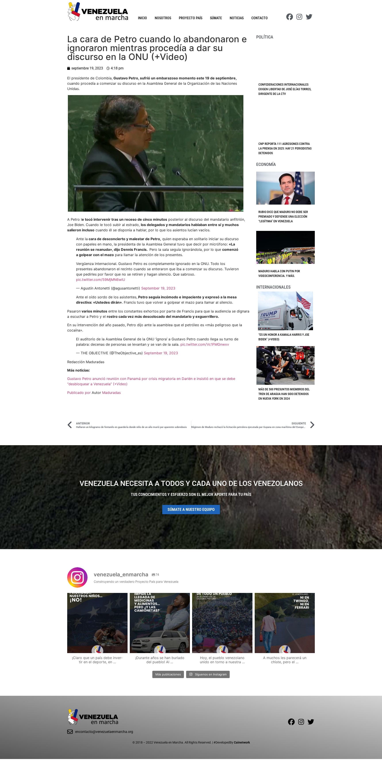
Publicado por (79, 392)
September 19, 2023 (158, 288)
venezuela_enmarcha (97, 597)
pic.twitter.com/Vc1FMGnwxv (204, 344)
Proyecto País (190, 18)
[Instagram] (299, 17)
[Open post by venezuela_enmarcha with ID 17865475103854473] (160, 623)
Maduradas (111, 392)
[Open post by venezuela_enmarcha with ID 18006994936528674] (285, 623)
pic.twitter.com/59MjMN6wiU (100, 279)
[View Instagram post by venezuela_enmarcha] (123, 647)
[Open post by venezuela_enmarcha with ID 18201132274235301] (222, 623)
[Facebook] (290, 17)
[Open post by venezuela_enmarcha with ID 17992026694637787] (97, 623)
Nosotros (163, 18)
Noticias (237, 18)
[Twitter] (309, 17)
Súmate (216, 18)
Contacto (259, 18)
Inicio (142, 18)
